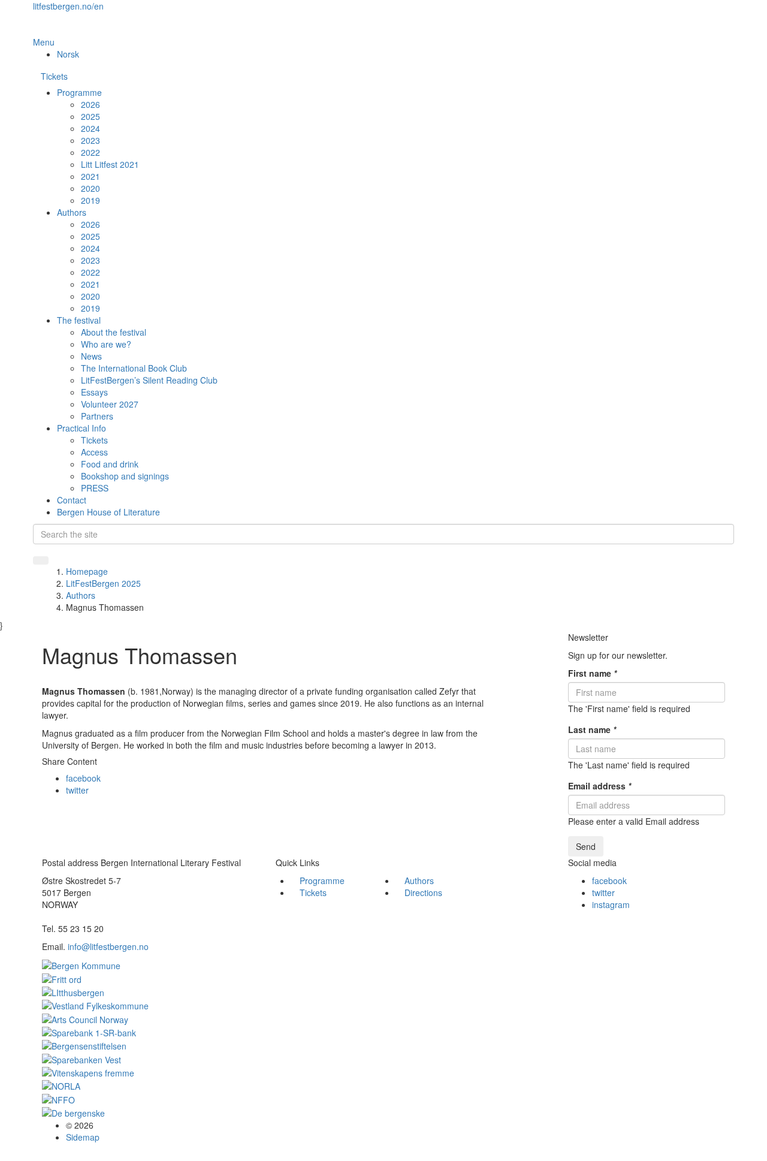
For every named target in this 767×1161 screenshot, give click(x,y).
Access (94, 452)
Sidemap (82, 1137)
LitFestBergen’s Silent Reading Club (149, 380)
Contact (71, 500)
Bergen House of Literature (108, 512)
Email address (599, 786)
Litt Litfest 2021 (110, 164)
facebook (83, 778)
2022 (90, 152)
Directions (423, 892)
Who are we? (106, 344)
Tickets (54, 76)
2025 (90, 116)
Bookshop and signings (125, 476)
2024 (90, 128)
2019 (90, 200)
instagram (611, 904)
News (91, 356)
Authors (71, 212)
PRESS (94, 488)
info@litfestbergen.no (108, 946)
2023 (90, 140)
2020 (90, 188)
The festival (79, 320)
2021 (90, 176)
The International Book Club (134, 368)
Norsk (68, 54)
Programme (79, 92)
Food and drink (109, 464)
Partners (97, 416)
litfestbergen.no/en (68, 6)
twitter (77, 790)
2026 (90, 104)
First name (592, 673)
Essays (94, 392)
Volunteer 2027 (109, 404)
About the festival (113, 332)
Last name (592, 729)
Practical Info (81, 428)
